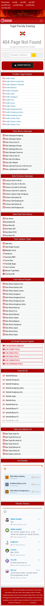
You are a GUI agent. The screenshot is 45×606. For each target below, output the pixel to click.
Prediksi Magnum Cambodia (14, 84)
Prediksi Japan (10, 94)
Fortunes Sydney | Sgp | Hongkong (16, 194)
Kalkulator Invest (10, 250)
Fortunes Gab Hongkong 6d (14, 201)
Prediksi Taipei (10, 78)
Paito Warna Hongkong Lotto (15, 301)
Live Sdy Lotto (6, 8)
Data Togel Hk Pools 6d (13, 437)
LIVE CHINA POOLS (12, 353)
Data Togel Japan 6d (12, 434)
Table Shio (8, 244)
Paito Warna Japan (11, 328)
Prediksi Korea (10, 103)
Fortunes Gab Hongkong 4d (14, 207)
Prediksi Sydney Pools (12, 118)
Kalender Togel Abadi (11, 271)
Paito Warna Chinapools (13, 324)
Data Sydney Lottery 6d (13, 454)
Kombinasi (8, 254)
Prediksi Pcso (9, 100)
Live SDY (23, 2)
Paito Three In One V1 (12, 142)
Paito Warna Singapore (13, 294)
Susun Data (9, 260)
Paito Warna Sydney (18, 545)
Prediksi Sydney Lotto (12, 124)
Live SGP (32, 2)
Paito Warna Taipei (11, 335)
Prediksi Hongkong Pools (13, 109)
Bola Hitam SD (10, 235)
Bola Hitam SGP (10, 229)
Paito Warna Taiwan (11, 318)
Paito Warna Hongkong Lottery (15, 304)
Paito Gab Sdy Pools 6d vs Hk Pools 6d (18, 166)
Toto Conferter (10, 267)
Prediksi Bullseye (11, 88)
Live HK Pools (5, 5)
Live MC (14, 2)
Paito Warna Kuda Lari (12, 308)
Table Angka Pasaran (12, 247)
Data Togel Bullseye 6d (12, 447)
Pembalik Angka (10, 264)
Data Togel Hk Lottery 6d (13, 440)
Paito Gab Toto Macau (12, 159)
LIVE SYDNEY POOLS (12, 349)
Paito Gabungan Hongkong (14, 135)
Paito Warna (9, 219)
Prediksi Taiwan (10, 106)
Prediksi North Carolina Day (14, 81)
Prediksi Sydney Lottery (13, 121)
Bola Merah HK (10, 222)
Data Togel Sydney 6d (12, 451)
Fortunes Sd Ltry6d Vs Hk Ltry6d (15, 187)
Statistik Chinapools (12, 380)
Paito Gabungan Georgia (13, 146)
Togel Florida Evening (22, 26)
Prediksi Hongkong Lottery (14, 112)
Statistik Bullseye (11, 376)
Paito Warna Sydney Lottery (14, 291)
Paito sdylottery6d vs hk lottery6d (16, 169)
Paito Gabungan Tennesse (14, 152)
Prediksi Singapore (11, 97)
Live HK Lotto (30, 5)
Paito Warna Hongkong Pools (15, 297)
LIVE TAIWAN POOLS (12, 360)
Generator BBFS (10, 257)
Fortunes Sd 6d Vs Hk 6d (13, 180)
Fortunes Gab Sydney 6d (13, 197)
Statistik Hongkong (12, 384)
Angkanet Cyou (7, 590)
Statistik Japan (10, 396)
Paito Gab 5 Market (11, 162)
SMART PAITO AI (22, 65)
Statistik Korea (10, 400)
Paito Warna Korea (11, 331)
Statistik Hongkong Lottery (14, 388)
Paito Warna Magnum (12, 321)
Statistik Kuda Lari (11, 404)
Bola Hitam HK (10, 225)
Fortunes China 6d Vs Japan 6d (15, 191)
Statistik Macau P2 (11, 413)
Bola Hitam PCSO (11, 232)
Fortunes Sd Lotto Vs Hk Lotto (15, 184)
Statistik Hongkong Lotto (14, 392)
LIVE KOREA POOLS (12, 357)
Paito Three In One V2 (12, 156)
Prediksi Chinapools (11, 91)
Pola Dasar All (9, 274)
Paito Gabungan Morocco (13, 149)
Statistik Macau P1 (11, 408)
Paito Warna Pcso (11, 311)
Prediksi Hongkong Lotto (13, 115)
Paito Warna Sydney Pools (14, 284)
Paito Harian (5, 2)
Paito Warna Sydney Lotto (14, 287)
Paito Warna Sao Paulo (19, 578)
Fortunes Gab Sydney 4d (13, 204)
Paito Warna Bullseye (12, 314)
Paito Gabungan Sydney (13, 139)
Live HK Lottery (18, 5)
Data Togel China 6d (11, 444)
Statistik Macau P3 (11, 417)
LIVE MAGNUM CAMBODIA (14, 346)
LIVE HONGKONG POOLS (14, 364)
